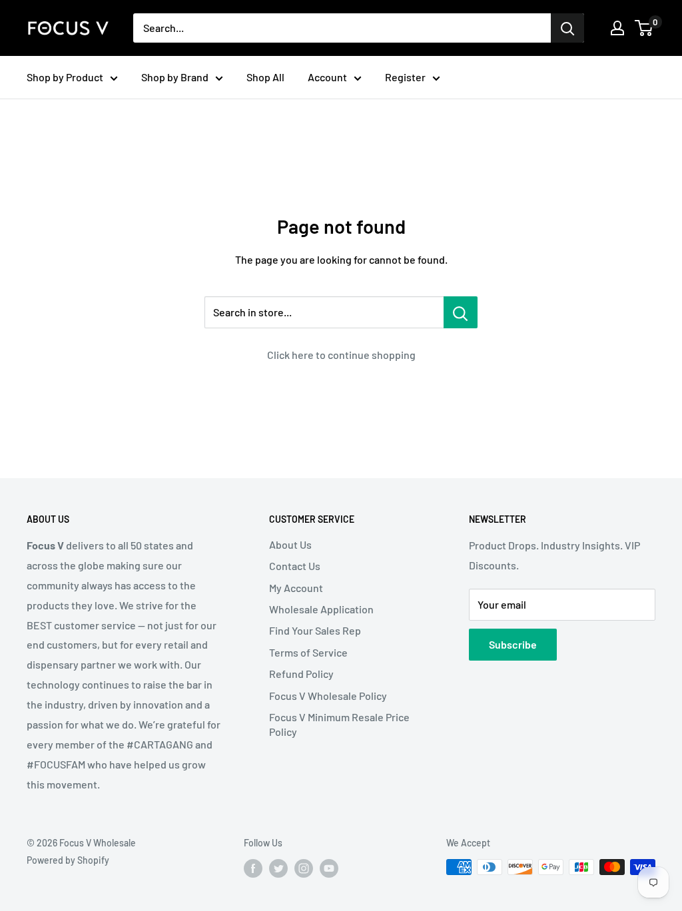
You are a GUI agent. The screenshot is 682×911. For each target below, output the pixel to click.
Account (327, 77)
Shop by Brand (174, 77)
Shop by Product (65, 77)
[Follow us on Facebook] (253, 868)
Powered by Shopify (68, 860)
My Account (296, 587)
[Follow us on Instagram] (303, 868)
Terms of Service (308, 652)
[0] (644, 28)
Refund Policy (301, 673)
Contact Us (294, 565)
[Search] (567, 28)
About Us (290, 544)
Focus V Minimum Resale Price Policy (339, 724)
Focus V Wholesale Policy (328, 695)
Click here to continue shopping (341, 354)
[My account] (617, 28)
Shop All (265, 77)
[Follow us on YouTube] (329, 868)
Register (405, 77)
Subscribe (513, 644)
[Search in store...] (461, 312)
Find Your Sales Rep (315, 630)
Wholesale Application (321, 609)
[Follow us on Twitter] (278, 868)
